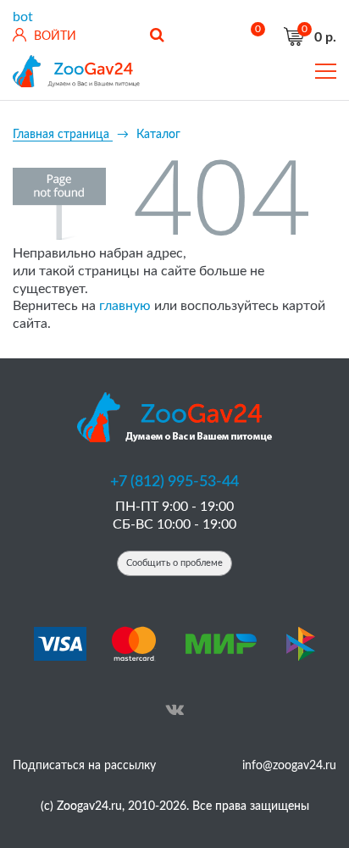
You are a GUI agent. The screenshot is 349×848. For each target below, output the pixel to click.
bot (23, 17)
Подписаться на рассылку (84, 766)
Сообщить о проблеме (174, 563)
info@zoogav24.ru (289, 766)
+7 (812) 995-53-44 (174, 482)
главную (125, 306)
